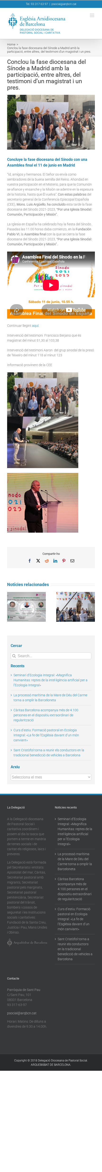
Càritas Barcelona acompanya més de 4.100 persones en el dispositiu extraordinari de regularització (46, 715)
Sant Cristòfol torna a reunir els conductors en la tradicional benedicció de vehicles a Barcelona (75, 949)
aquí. (35, 326)
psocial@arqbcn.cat (63, 4)
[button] (10, 607)
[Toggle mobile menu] (92, 15)
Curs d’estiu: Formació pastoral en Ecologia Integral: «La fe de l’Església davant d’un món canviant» (46, 735)
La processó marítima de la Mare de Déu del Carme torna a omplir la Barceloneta (75, 861)
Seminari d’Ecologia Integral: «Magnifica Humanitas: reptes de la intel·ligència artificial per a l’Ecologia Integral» (51, 680)
